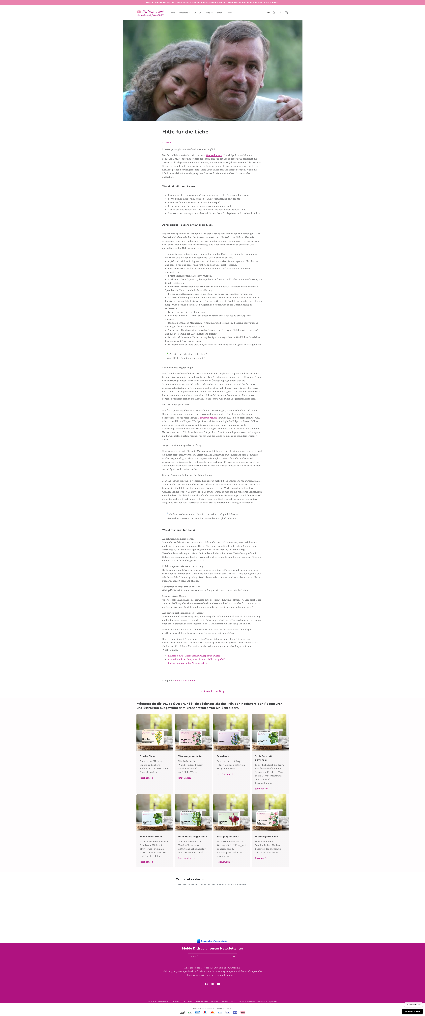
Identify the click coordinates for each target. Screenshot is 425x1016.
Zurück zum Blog (214, 691)
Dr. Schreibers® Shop (164, 1001)
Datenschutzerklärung (219, 1001)
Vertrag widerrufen (412, 1011)
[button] (184, 13)
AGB (233, 1001)
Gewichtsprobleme (208, 417)
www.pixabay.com (184, 680)
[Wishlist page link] (268, 13)
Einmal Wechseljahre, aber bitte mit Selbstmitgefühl (197, 659)
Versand (241, 1001)
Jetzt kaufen (146, 777)
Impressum (272, 1001)
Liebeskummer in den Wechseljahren (188, 663)
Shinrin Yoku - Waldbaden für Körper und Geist (194, 655)
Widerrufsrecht (202, 1001)
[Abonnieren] (234, 956)
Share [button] (168, 142)
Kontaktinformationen (256, 1001)
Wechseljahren (214, 155)
